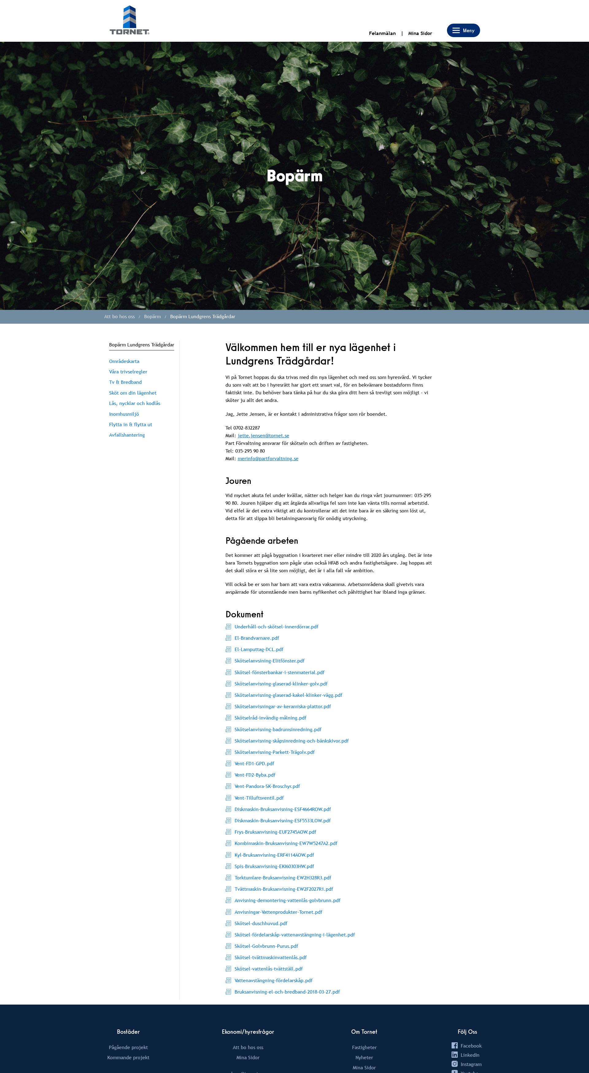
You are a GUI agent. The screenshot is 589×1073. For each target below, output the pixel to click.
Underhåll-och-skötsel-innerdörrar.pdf (276, 626)
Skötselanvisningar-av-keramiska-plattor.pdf (283, 706)
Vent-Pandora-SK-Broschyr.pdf (267, 786)
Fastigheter (364, 1047)
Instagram (471, 1064)
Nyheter (364, 1057)
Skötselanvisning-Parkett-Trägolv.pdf (275, 752)
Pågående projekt (128, 1047)
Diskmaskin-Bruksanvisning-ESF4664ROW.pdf (283, 809)
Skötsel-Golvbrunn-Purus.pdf (266, 946)
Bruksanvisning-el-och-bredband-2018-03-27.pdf (287, 991)
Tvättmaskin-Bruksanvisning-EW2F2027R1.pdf (284, 889)
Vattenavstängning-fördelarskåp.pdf (274, 980)
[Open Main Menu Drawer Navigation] (463, 30)
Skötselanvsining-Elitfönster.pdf (270, 660)
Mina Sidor (420, 33)
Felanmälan (382, 33)
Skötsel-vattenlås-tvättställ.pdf (269, 968)
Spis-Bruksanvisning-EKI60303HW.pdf (274, 866)
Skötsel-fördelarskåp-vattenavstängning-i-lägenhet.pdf (295, 934)
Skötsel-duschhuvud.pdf (261, 923)
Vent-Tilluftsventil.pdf (259, 798)
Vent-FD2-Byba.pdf (255, 775)
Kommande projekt (128, 1057)
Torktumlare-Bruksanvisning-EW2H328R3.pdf (283, 877)
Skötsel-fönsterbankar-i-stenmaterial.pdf (280, 672)
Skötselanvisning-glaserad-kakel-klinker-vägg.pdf (288, 695)
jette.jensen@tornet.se (263, 435)
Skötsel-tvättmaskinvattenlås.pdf (271, 957)
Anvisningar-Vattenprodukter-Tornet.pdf (278, 912)
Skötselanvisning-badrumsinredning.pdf (278, 729)
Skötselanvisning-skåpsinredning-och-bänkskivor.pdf (292, 740)
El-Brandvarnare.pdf (257, 638)
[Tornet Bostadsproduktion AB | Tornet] (129, 21)
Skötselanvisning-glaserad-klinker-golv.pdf (281, 683)
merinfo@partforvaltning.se (268, 458)
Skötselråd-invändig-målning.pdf (270, 717)
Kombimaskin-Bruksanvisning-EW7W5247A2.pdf (286, 843)
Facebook (471, 1045)
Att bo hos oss (248, 1047)
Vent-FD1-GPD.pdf (254, 763)
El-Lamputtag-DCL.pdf (259, 649)
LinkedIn (470, 1055)
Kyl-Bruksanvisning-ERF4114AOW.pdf (274, 855)
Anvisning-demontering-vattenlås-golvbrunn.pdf (288, 900)
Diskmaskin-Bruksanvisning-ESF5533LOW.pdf (283, 820)
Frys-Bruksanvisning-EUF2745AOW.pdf (275, 832)
